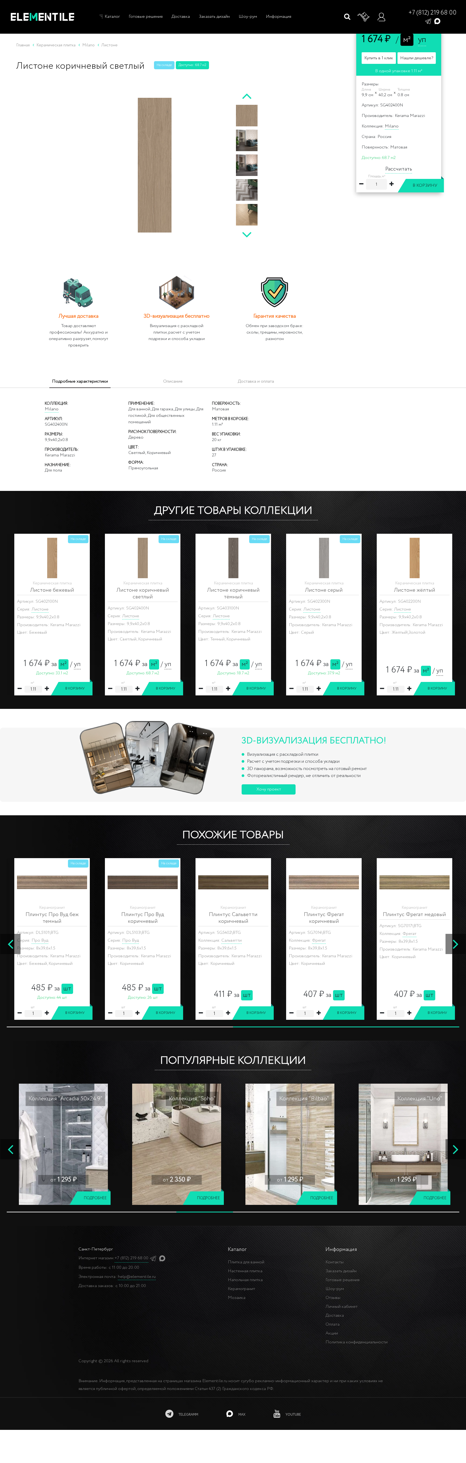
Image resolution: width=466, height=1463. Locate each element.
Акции (331, 1333)
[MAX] (437, 20)
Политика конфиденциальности (356, 1342)
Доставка (181, 16)
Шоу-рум (248, 16)
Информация (278, 16)
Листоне (40, 609)
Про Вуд (402, 940)
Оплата (332, 1324)
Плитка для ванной (246, 1262)
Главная (23, 45)
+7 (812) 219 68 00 (432, 13)
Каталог (112, 16)
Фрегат (228, 934)
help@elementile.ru (137, 1277)
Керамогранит (241, 1289)
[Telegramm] (428, 20)
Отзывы (332, 1298)
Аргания (138, 940)
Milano (392, 126)
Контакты (334, 1262)
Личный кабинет (341, 1306)
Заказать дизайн (214, 16)
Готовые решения (146, 16)
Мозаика (236, 1298)
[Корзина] (364, 17)
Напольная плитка (245, 1280)
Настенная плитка (245, 1271)
